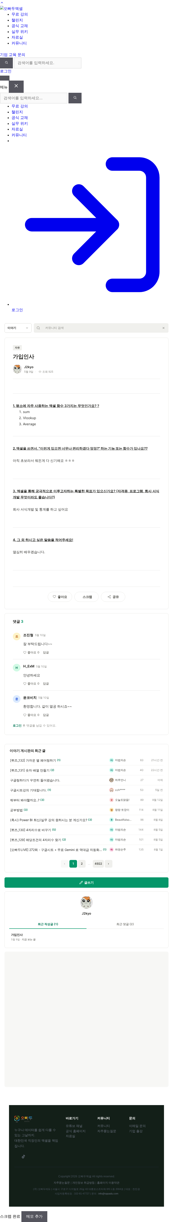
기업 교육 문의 (12, 54)
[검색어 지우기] (163, 328)
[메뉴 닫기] (16, 87)
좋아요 (33, 652)
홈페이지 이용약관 (108, 1182)
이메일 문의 (137, 1126)
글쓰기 (89, 882)
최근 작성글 (48, 924)
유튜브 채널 (74, 1126)
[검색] (6, 63)
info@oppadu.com (108, 1193)
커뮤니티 (19, 135)
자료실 (17, 129)
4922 (98, 863)
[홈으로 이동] (11, 8)
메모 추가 (34, 1216)
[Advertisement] (86, 1019)
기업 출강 (136, 1131)
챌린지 (17, 112)
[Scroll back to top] (2, 2)
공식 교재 (19, 117)
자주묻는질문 (106, 1131)
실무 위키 (19, 123)
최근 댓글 (125, 924)
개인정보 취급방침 (83, 1182)
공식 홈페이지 (76, 1131)
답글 (46, 652)
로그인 (5, 71)
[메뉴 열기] (4, 78)
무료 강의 (19, 106)
